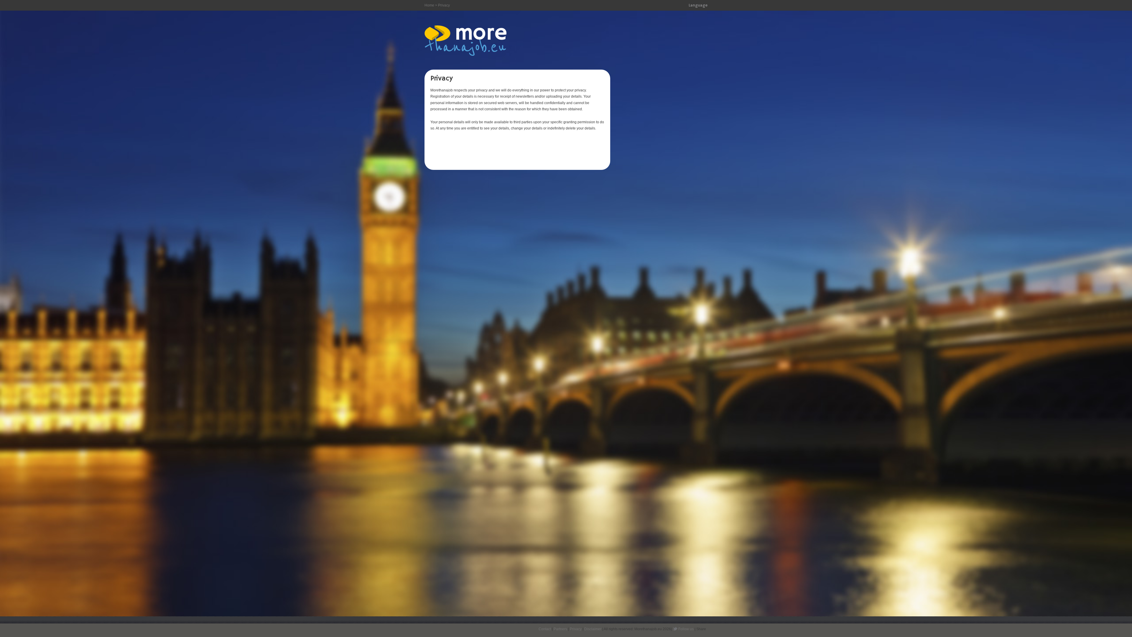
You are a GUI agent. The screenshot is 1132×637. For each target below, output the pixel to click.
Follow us (686, 629)
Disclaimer (592, 629)
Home (429, 5)
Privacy (576, 629)
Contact (545, 629)
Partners (560, 629)
